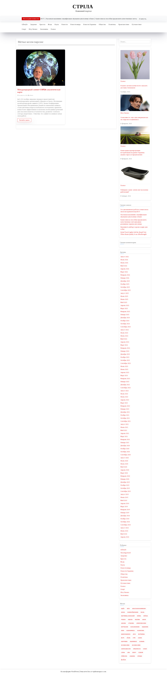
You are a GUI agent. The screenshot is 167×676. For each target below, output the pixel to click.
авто (128, 608)
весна (142, 612)
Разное (53, 29)
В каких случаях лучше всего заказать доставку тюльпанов (133, 87)
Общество (102, 24)
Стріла (83, 6)
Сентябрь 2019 (125, 491)
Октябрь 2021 (125, 418)
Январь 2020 (124, 479)
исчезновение (135, 626)
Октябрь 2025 (125, 287)
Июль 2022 (124, 394)
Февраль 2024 (125, 348)
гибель (145, 615)
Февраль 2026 (125, 275)
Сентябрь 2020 (125, 455)
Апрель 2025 (124, 305)
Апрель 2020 (124, 470)
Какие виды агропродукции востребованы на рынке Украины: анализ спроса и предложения (132, 152)
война (139, 615)
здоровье (131, 623)
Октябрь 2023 (125, 360)
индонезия (124, 626)
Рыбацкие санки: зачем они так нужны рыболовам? (134, 191)
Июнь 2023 (124, 369)
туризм (140, 652)
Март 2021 (124, 436)
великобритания (132, 612)
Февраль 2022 (125, 406)
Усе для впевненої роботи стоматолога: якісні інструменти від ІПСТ (134, 211)
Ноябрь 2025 (124, 284)
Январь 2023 (124, 382)
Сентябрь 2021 (125, 421)
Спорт (24, 29)
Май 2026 (123, 266)
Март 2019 (124, 506)
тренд (134, 652)
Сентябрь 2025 (125, 290)
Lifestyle (25, 24)
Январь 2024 (124, 351)
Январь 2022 (124, 409)
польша (141, 641)
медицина (141, 634)
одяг (134, 637)
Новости (64, 24)
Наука (56, 24)
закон (144, 619)
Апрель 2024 (124, 342)
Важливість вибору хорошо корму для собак (134, 228)
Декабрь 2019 (125, 482)
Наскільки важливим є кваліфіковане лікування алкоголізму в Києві (133, 216)
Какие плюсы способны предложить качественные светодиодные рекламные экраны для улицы (133, 222)
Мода (50, 24)
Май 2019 (123, 500)
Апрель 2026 (124, 269)
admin (31, 95)
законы (123, 623)
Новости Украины (89, 24)
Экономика (44, 29)
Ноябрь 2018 (124, 519)
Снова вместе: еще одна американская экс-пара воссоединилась (134, 118)
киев (122, 630)
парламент (133, 641)
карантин (145, 626)
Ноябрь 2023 (124, 357)
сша (128, 652)
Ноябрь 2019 (124, 485)
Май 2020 (123, 467)
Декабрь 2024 (125, 318)
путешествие (125, 645)
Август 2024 (124, 330)
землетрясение (141, 623)
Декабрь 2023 (125, 354)
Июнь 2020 (124, 464)
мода (122, 637)
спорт (145, 648)
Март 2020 (124, 473)
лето (134, 634)
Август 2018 (124, 528)
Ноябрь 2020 (124, 449)
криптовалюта (125, 634)
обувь (128, 637)
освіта (140, 637)
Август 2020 (124, 458)
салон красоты (126, 648)
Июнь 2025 (124, 299)
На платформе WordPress (70, 672)
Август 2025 (124, 293)
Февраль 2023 (125, 378)
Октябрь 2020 (125, 452)
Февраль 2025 (125, 311)
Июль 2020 (124, 461)
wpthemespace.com (99, 672)
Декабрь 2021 (125, 412)
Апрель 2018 (124, 537)
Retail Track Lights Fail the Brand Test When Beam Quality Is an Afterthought (133, 233)
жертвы (137, 619)
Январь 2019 (124, 513)
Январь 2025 (124, 314)
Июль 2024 (124, 333)
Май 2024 (123, 339)
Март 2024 (124, 345)
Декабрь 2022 (125, 385)
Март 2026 (124, 272)
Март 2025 (124, 308)
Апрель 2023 (124, 372)
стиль (123, 652)
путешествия (136, 645)
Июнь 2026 (124, 263)
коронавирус (130, 630)
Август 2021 (124, 424)
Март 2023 (124, 375)
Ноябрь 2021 (124, 415)
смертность (137, 648)
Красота (42, 24)
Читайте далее (24, 120)
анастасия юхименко (139, 608)
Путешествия (136, 24)
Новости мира (75, 24)
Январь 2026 (124, 278)
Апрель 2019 (124, 503)
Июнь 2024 (124, 336)
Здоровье (33, 24)
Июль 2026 (124, 260)
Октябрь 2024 (125, 324)
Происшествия (123, 24)
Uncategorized (125, 553)
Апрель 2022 (124, 400)
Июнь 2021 (124, 427)
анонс (123, 612)
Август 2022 (124, 391)
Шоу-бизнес (33, 29)
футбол (123, 659)
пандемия (124, 641)
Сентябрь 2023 (125, 363)
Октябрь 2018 (125, 522)
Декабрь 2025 (125, 281)
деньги (123, 619)
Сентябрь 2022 (125, 388)
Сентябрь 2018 (125, 525)
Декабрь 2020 (125, 446)
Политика (112, 24)
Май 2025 (123, 302)
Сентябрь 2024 (125, 327)
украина (132, 656)
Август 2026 (124, 257)
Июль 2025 (124, 296)
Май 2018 (123, 534)
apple (122, 608)
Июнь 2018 (124, 531)
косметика (140, 630)
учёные (139, 656)
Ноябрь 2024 (124, 321)
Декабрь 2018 (125, 516)
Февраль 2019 (125, 510)
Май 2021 (123, 430)
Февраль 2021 (125, 439)
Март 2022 (124, 403)
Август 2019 (124, 494)
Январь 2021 (124, 442)
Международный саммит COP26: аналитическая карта (38, 90)
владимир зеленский (128, 615)
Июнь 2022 (124, 397)
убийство (124, 656)
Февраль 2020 (125, 476)
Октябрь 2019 (125, 488)
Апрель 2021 (124, 433)
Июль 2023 (124, 366)
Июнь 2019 (124, 497)
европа (130, 619)
